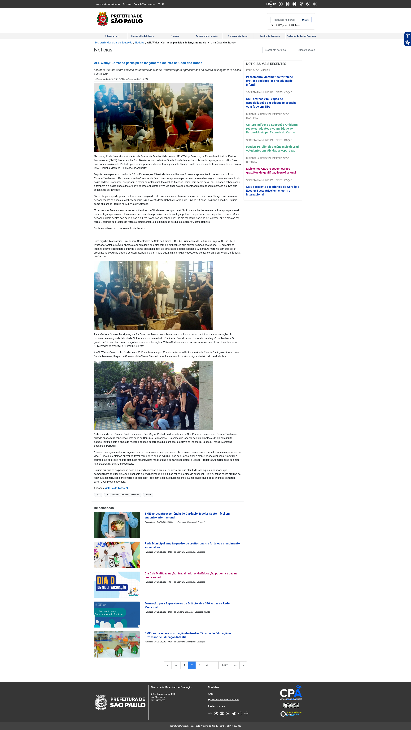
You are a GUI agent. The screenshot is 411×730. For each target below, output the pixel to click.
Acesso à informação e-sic (108, 4)
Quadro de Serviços (270, 36)
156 (211, 694)
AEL (98, 495)
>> (235, 665)
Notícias (296, 25)
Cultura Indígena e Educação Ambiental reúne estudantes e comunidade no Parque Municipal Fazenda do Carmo (272, 128)
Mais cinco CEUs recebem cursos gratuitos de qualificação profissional (271, 170)
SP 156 (161, 4)
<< (176, 665)
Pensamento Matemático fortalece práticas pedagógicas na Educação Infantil (269, 80)
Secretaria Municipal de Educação (113, 42)
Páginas (283, 25)
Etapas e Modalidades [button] (142, 36)
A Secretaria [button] (111, 36)
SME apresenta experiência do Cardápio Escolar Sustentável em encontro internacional (272, 190)
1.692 (225, 665)
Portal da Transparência (144, 4)
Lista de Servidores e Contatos (224, 699)
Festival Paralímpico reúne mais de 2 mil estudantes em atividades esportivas (273, 148)
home (148, 495)
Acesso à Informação (207, 36)
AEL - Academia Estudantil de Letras (123, 495)
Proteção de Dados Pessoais (301, 36)
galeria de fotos (117, 488)
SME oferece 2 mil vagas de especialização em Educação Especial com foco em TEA (271, 102)
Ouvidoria (127, 4)
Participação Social (238, 36)
